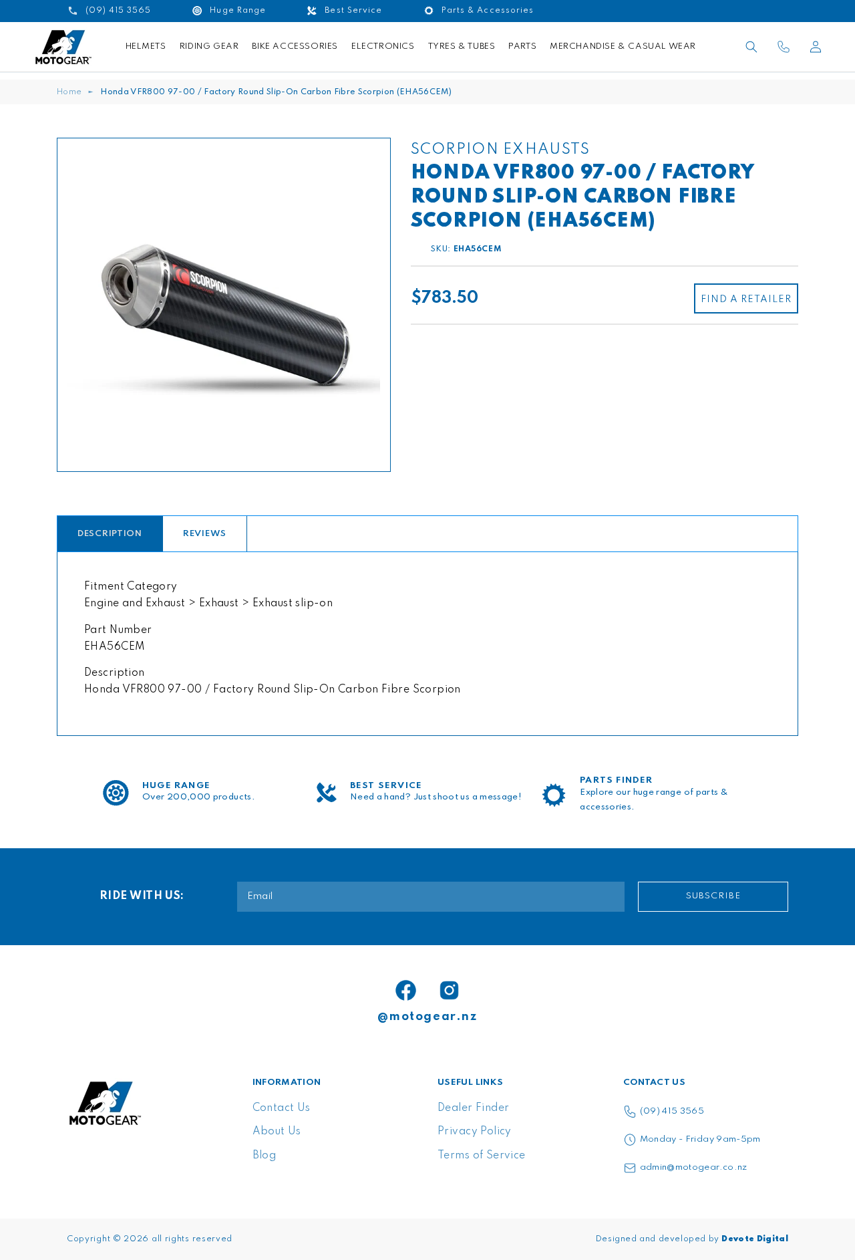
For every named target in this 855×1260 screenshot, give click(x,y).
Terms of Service (482, 1155)
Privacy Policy (475, 1131)
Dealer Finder (473, 1108)
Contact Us (281, 1108)
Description (109, 533)
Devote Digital (754, 1239)
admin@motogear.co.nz (693, 1167)
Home (69, 92)
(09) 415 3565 (672, 1111)
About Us (276, 1131)
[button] (751, 47)
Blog (264, 1155)
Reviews (204, 533)
